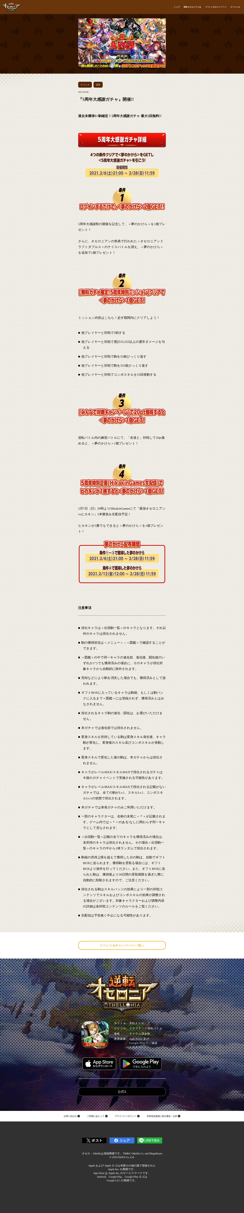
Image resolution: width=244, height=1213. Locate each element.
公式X (122, 1091)
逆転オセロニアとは (192, 7)
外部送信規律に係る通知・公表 (162, 1116)
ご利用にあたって (95, 1116)
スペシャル (235, 7)
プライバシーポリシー (125, 1116)
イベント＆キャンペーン (216, 7)
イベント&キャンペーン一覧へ (122, 945)
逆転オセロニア (11, 7)
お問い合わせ (70, 1116)
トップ (177, 7)
